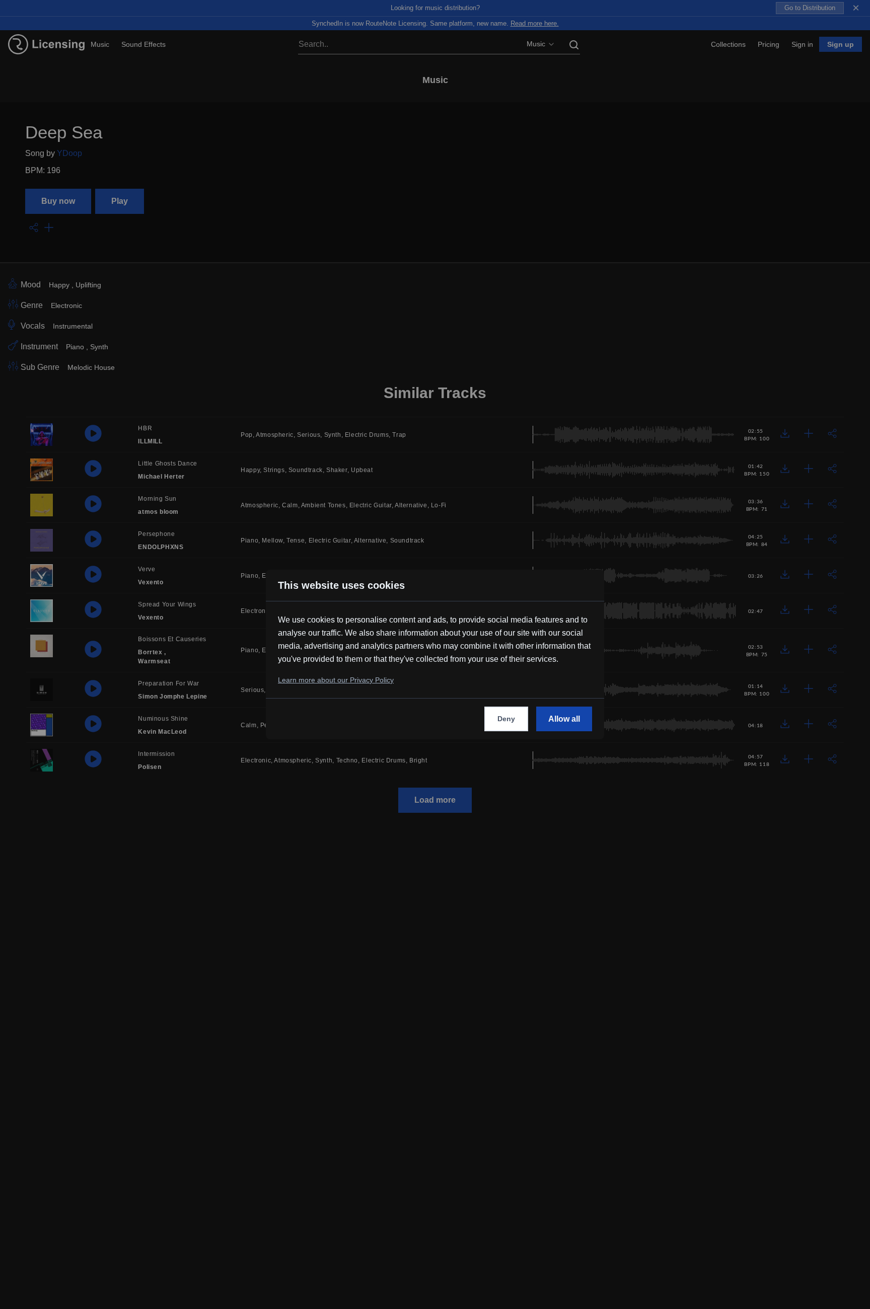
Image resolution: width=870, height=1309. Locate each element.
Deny (506, 719)
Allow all (564, 719)
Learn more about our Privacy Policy (336, 680)
